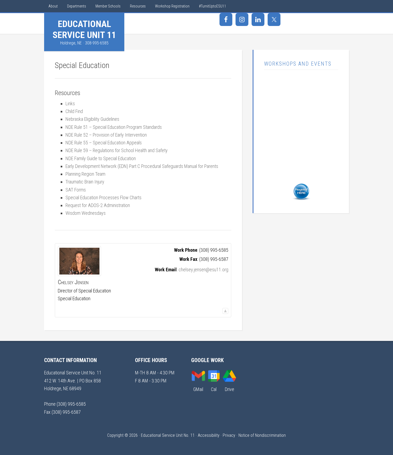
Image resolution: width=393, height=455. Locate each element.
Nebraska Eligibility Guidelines (92, 119)
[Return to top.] (225, 310)
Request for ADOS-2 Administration (98, 205)
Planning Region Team (85, 174)
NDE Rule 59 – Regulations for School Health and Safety (117, 150)
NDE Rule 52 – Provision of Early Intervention (106, 135)
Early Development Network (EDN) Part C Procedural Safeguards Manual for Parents (142, 166)
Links (70, 103)
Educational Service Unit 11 (84, 29)
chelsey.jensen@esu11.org (203, 269)
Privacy (229, 435)
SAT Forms (76, 190)
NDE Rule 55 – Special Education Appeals (104, 142)
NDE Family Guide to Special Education (101, 158)
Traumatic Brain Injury (85, 182)
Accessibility (208, 435)
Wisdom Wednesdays (86, 213)
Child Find (74, 111)
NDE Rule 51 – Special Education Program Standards (114, 127)
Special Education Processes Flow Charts (103, 197)
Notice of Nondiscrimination (262, 435)
